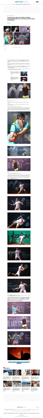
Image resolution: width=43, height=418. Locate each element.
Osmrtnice (28, 4)
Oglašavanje (30, 413)
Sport (19, 4)
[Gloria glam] (23, 409)
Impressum (25, 413)
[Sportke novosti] (14, 409)
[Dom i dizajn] (30, 409)
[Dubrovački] (21, 2)
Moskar (21, 4)
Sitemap (38, 413)
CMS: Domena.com (26, 416)
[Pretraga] (39, 1)
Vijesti (14, 4)
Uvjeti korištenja (5, 413)
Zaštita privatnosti (16, 413)
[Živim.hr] (19, 409)
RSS (36, 413)
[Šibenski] (27, 411)
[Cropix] (15, 411)
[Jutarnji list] (7, 409)
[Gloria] (22, 409)
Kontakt (27, 413)
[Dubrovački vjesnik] (19, 411)
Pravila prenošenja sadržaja (11, 413)
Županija (16, 4)
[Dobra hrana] (26, 409)
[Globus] (16, 409)
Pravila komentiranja (21, 413)
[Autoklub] (33, 409)
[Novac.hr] (37, 409)
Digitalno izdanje (24, 4)
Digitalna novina (33, 413)
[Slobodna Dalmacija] (11, 409)
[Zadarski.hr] (24, 411)
